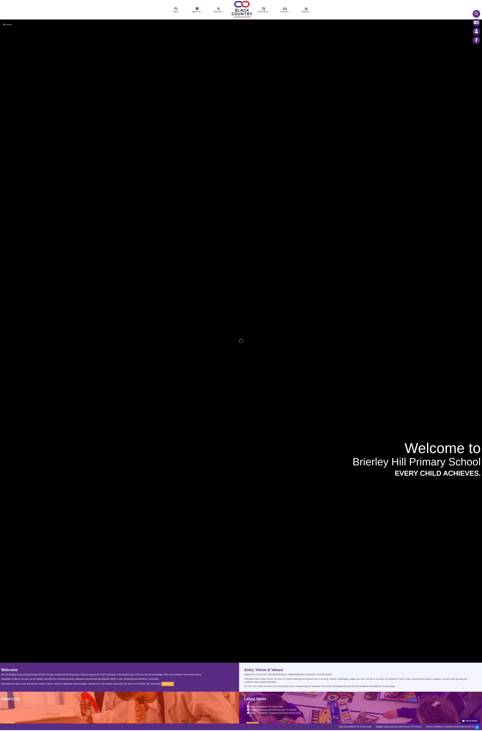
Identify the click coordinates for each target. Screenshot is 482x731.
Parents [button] (284, 11)
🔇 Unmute (7, 24)
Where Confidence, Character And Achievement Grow (275, 713)
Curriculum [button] (262, 11)
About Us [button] (196, 11)
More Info (167, 684)
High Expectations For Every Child (266, 707)
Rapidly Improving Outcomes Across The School (273, 710)
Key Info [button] (218, 11)
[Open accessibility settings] (476, 727)
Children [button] (305, 11)
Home (175, 11)
